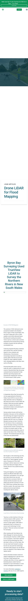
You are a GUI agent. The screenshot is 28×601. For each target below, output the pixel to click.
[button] (8, 575)
